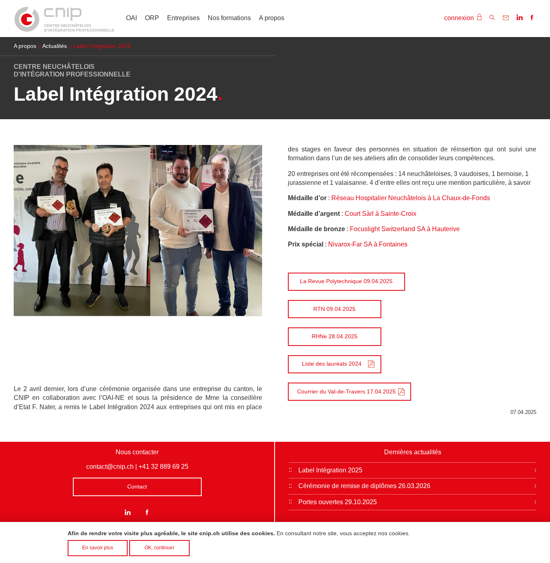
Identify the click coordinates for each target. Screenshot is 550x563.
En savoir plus (97, 548)
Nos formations (229, 17)
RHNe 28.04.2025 (335, 336)
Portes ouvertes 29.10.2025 (337, 502)
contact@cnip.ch (110, 466)
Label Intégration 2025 (330, 470)
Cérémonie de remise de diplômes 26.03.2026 (364, 485)
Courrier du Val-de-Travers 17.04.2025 (346, 391)
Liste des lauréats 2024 (332, 363)
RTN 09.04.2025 (334, 309)
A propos (271, 17)
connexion (460, 17)
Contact (137, 486)
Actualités (54, 46)
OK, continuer (159, 548)
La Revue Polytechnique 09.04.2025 (346, 281)
